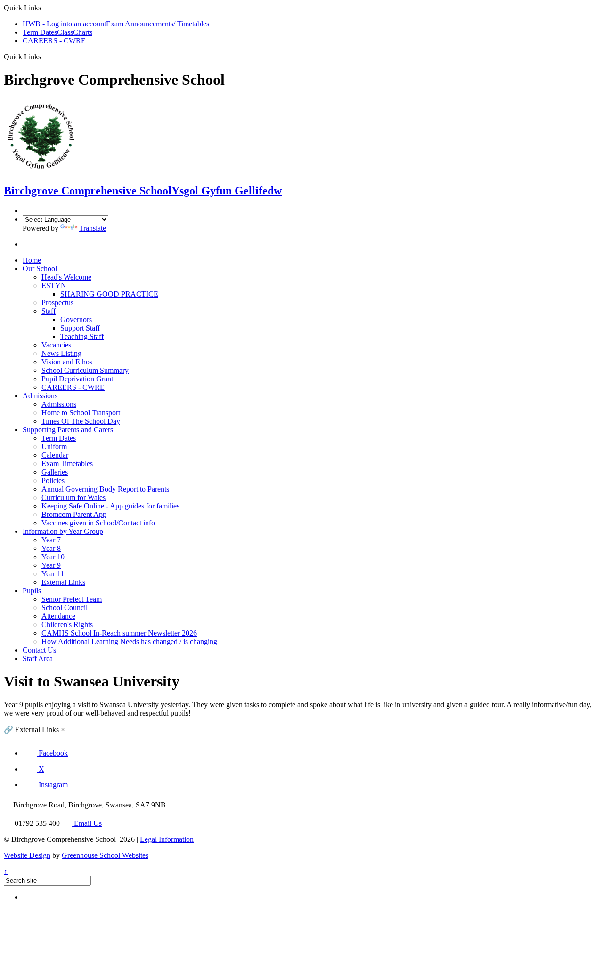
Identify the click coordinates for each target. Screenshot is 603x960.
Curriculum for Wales (73, 497)
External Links (63, 582)
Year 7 (51, 540)
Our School (40, 269)
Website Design (27, 855)
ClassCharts (74, 32)
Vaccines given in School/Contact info (98, 523)
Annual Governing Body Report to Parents (105, 489)
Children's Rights (67, 625)
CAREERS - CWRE (54, 41)
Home (32, 260)
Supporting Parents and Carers (68, 430)
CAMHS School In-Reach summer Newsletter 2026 (119, 633)
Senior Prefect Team (71, 599)
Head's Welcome (66, 277)
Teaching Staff (82, 336)
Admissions (40, 396)
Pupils (32, 591)
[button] (45, 753)
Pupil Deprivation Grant (77, 379)
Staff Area (38, 658)
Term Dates (40, 32)
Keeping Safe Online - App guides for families (110, 506)
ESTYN (53, 286)
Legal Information (167, 839)
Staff (48, 311)
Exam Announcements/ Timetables (157, 24)
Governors (76, 319)
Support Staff (80, 328)
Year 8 (51, 548)
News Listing (61, 353)
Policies (53, 480)
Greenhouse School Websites (105, 855)
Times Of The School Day (80, 421)
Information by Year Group (63, 531)
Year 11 (52, 574)
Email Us (87, 823)
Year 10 (53, 557)
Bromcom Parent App (73, 514)
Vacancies (56, 345)
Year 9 (51, 565)
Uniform (54, 447)
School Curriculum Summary (85, 370)
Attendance (58, 616)
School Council (64, 608)
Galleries (54, 472)
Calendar (54, 455)
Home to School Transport (80, 413)
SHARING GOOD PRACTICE (109, 294)
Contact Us (39, 650)
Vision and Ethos (66, 362)
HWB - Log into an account (64, 24)
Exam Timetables (67, 464)
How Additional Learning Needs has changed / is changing (129, 641)
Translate (92, 228)
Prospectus (57, 302)
